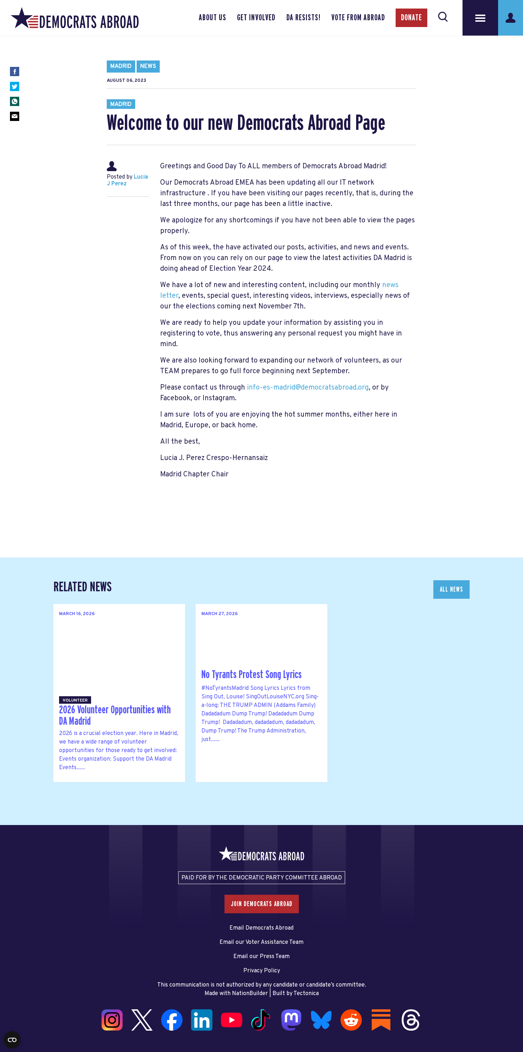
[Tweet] (14, 86)
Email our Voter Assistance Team (261, 942)
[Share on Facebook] (14, 71)
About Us (212, 18)
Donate (411, 18)
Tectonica (306, 993)
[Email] (14, 116)
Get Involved (256, 18)
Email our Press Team (261, 956)
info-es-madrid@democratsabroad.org (308, 387)
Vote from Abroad (358, 18)
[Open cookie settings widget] (12, 1039)
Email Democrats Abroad (261, 928)
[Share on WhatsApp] (14, 101)
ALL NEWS (451, 589)
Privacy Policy (261, 970)
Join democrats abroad (261, 904)
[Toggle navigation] (480, 18)
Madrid (121, 66)
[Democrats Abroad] (75, 17)
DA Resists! (303, 18)
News (148, 66)
